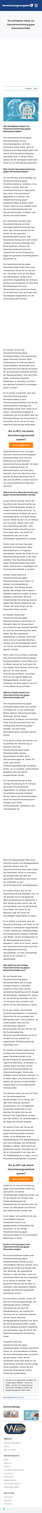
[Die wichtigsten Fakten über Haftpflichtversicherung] (10, 1411)
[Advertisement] (21, 61)
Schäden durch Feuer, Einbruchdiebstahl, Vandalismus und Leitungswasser (19, 805)
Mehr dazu (26, 1390)
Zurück (29, 88)
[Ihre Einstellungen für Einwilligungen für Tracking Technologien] (4, 1509)
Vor (35, 88)
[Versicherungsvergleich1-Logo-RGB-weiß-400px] (17, 5)
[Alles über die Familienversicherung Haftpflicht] (31, 1411)
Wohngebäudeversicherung (13, 1397)
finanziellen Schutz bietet (14, 147)
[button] (5, 1415)
